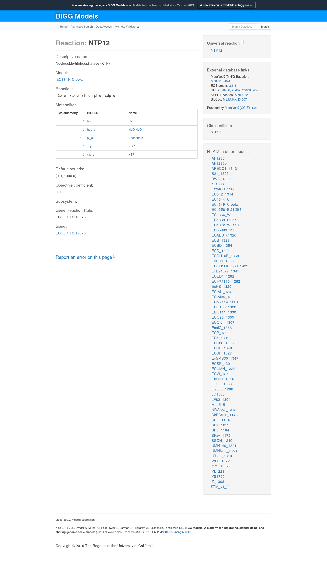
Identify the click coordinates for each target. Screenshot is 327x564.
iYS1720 (218, 476)
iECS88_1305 (222, 342)
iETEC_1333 (221, 383)
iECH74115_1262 (225, 281)
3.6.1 (232, 85)
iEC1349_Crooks (70, 79)
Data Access (104, 26)
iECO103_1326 (223, 306)
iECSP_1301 (221, 363)
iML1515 (218, 404)
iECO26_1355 (222, 317)
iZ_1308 (217, 481)
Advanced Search (82, 26)
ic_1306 (217, 183)
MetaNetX (232, 107)
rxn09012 (241, 94)
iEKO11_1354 (222, 378)
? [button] (114, 256)
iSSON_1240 (221, 440)
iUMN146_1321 (224, 445)
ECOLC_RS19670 (71, 232)
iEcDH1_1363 (222, 260)
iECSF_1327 (221, 352)
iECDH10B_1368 (225, 255)
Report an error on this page (84, 257)
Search (264, 26)
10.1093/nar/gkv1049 (178, 532)
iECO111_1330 (223, 311)
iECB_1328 (220, 240)
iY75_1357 (220, 465)
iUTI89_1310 (221, 455)
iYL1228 (217, 471)
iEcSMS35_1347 (224, 358)
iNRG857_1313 (223, 409)
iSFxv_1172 (220, 435)
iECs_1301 (220, 337)
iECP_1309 (220, 332)
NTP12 (216, 50)
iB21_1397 (220, 173)
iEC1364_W (220, 214)
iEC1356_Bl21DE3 (226, 209)
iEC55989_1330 (224, 229)
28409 (257, 90)
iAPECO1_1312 (224, 168)
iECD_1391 (220, 250)
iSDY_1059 (220, 424)
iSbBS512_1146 (224, 414)
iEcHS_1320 (221, 286)
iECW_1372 (220, 373)
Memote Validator (126, 26)
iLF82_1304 (220, 399)
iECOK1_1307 (222, 322)
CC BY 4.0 (248, 107)
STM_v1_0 (220, 486)
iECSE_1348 (221, 347)
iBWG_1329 (221, 178)
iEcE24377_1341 (225, 270)
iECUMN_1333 (223, 368)
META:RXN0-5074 (235, 99)
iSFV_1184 (220, 429)
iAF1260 (218, 158)
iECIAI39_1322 (223, 296)
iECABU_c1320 (223, 234)
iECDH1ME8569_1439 (229, 265)
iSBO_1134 (220, 419)
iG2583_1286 (222, 388)
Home (64, 26)
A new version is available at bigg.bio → (226, 5)
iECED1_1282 (222, 276)
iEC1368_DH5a (224, 219)
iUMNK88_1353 (224, 450)
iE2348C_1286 (223, 188)
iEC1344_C (220, 199)
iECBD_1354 (221, 245)
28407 (236, 90)
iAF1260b (219, 163)
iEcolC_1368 (221, 327)
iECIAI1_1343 (222, 291)
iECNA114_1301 (224, 301)
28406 (225, 90)
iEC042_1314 (222, 193)
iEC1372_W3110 (225, 224)
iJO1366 (218, 393)
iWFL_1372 (220, 460)
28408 (246, 90)
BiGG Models (77, 16)
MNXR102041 (220, 80)
